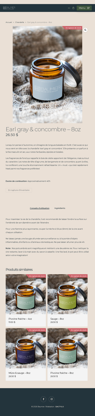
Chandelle (19, 22)
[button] (84, 8)
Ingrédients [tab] (59, 208)
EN (69, 8)
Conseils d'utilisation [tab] (39, 208)
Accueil (9, 22)
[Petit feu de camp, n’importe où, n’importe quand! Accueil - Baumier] (9, 8)
